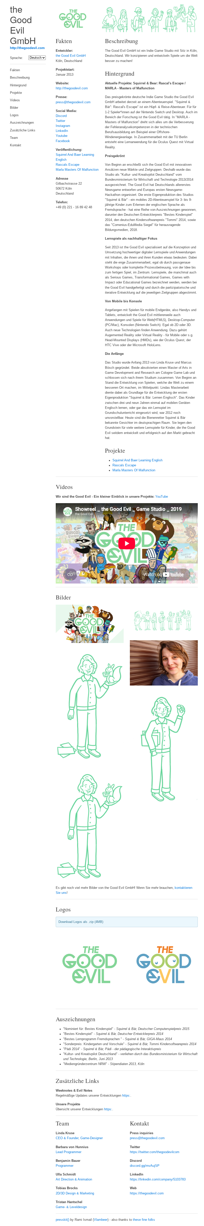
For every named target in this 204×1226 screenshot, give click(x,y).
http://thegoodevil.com (27, 48)
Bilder (14, 107)
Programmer (64, 1166)
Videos (15, 100)
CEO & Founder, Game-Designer (79, 1138)
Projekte (16, 93)
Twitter (60, 121)
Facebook (63, 141)
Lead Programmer (68, 1152)
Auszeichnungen (22, 122)
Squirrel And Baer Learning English (137, 460)
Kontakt (15, 145)
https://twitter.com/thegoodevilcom (154, 1152)
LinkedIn (62, 131)
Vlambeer (100, 1220)
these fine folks (144, 1220)
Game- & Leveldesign (71, 1207)
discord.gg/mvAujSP (144, 1166)
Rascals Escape (67, 164)
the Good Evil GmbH (71, 55)
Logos (14, 115)
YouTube (161, 496)
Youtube (61, 136)
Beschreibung (20, 77)
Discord (61, 116)
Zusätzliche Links (22, 130)
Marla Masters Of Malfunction (77, 169)
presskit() (62, 1220)
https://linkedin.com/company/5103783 (158, 1179)
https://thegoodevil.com (147, 1193)
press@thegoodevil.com (73, 102)
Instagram (63, 126)
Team (14, 138)
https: (126, 1095)
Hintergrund (18, 85)
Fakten (15, 70)
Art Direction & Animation (74, 1179)
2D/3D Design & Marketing (75, 1193)
